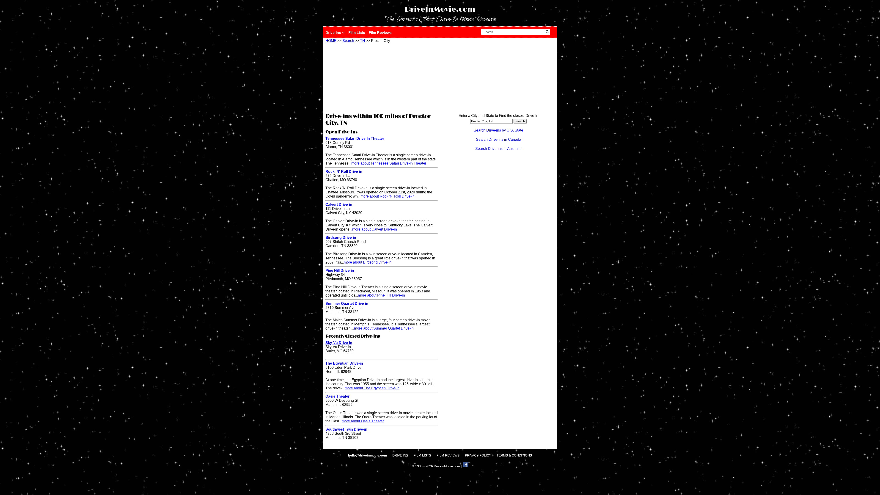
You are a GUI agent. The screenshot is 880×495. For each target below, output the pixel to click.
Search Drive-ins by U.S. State (498, 130)
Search (348, 41)
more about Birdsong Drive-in (367, 262)
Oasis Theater (337, 396)
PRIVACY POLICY (478, 455)
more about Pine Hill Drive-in (381, 295)
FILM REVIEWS (448, 455)
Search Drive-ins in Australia (498, 149)
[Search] (547, 32)
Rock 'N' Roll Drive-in (343, 171)
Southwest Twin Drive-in (346, 429)
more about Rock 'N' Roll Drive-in (387, 196)
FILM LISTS (422, 455)
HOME (330, 41)
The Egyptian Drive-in (344, 363)
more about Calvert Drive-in (374, 229)
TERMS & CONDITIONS (514, 455)
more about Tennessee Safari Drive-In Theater (388, 163)
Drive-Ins (333, 33)
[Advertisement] (381, 77)
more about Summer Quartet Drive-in (384, 328)
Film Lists (356, 33)
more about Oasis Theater (363, 421)
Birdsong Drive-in (340, 237)
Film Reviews (380, 33)
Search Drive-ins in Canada (498, 139)
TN (362, 41)
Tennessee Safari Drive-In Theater (354, 138)
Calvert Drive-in (338, 204)
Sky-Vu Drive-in (338, 343)
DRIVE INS (400, 455)
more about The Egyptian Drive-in (372, 388)
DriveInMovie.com (440, 9)
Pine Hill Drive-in (339, 270)
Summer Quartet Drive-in (346, 303)
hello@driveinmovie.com (368, 455)
